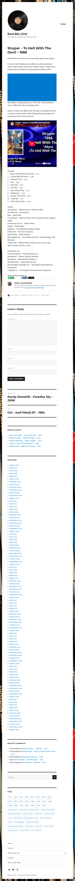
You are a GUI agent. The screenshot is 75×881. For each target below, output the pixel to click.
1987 (44, 801)
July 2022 (13, 600)
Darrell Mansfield (47, 810)
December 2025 (15, 487)
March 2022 (14, 611)
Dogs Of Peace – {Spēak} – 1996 (35, 749)
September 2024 (15, 528)
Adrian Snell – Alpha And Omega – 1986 (25, 446)
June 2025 (13, 504)
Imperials (38, 814)
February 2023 (15, 581)
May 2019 (13, 705)
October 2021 (14, 625)
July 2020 (13, 666)
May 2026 (13, 473)
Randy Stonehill (32, 822)
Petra (10, 822)
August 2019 (14, 697)
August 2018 (14, 730)
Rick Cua (38, 826)
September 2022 (15, 595)
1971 (9, 797)
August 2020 (14, 663)
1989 (10, 805)
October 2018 (14, 724)
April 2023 (13, 575)
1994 (38, 805)
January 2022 (14, 617)
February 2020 (15, 680)
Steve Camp (49, 826)
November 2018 (15, 721)
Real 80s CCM (17, 34)
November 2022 (15, 589)
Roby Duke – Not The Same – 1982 (29, 760)
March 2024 (14, 545)
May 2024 (13, 540)
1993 (32, 805)
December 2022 (15, 586)
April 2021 (13, 641)
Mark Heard (17, 818)
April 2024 (13, 542)
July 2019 (13, 699)
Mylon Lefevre (45, 818)
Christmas (23, 810)
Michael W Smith (31, 818)
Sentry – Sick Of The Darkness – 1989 (24, 443)
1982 (15, 801)
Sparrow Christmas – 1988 (32, 757)
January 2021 (14, 650)
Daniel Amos (34, 810)
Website (11, 368)
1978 (37, 797)
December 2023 (15, 553)
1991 (21, 805)
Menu (63, 24)
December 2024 (15, 520)
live (9, 818)
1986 (42, 295)
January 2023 (14, 584)
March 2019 (14, 710)
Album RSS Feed (14, 863)
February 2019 (15, 713)
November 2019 (15, 688)
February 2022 (15, 614)
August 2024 (14, 531)
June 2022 (13, 603)
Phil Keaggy (19, 822)
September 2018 (15, 727)
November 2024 (15, 523)
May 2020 (13, 672)
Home (10, 843)
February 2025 (15, 515)
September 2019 (15, 694)
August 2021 (14, 630)
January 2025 (14, 517)
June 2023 (13, 570)
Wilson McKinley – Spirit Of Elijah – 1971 (25, 441)
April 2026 (13, 476)
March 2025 (14, 512)
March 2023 (14, 578)
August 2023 (14, 564)
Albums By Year (14, 853)
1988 (49, 801)
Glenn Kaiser (28, 814)
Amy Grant (12, 810)
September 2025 (15, 495)
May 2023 (13, 573)
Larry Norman (49, 814)
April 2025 (13, 509)
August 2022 (14, 597)
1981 (9, 801)
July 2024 (13, 534)
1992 (27, 805)
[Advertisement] (32, 87)
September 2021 (15, 628)
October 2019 (14, 691)
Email (10, 358)
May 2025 (13, 506)
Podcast (11, 858)
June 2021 (13, 636)
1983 (21, 801)
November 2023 (15, 556)
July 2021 (12, 633)
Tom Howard (36, 830)
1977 (32, 797)
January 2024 (14, 551)
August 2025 (14, 498)
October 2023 (14, 559)
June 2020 (13, 669)
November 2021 (15, 622)
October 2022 (14, 592)
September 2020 (15, 661)
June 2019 (13, 702)
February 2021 (14, 647)
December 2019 (15, 686)
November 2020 (15, 655)
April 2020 (13, 674)
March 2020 (14, 677)
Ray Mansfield (14, 295)
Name (10, 349)
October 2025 (14, 493)
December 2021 (15, 619)
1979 (43, 797)
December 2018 (15, 719)
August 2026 (14, 465)
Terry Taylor (24, 830)
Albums (36, 295)
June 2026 (13, 471)
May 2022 (13, 606)
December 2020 (15, 652)
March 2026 (14, 479)
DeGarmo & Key (14, 814)
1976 (26, 797)
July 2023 (13, 567)
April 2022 (13, 608)
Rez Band (29, 826)
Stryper (47, 295)
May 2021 (13, 639)
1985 (32, 801)
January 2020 (14, 683)
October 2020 (14, 658)
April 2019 (13, 708)
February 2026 (15, 482)
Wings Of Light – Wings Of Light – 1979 (25, 438)
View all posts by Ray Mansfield (34, 287)
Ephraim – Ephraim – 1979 (35, 762)
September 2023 (15, 562)
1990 (16, 805)
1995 (44, 805)
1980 (49, 797)
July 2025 (13, 501)
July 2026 (13, 468)
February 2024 (15, 548)
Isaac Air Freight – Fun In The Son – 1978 (25, 435)
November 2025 (15, 490)
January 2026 (14, 484)
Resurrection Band (15, 826)
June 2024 (13, 537)
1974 (15, 797)
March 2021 (13, 644)
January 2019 (14, 716)
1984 (27, 801)
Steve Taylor (13, 830)
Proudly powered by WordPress (27, 875)
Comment (12, 319)
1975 (21, 797)
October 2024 (14, 526)
